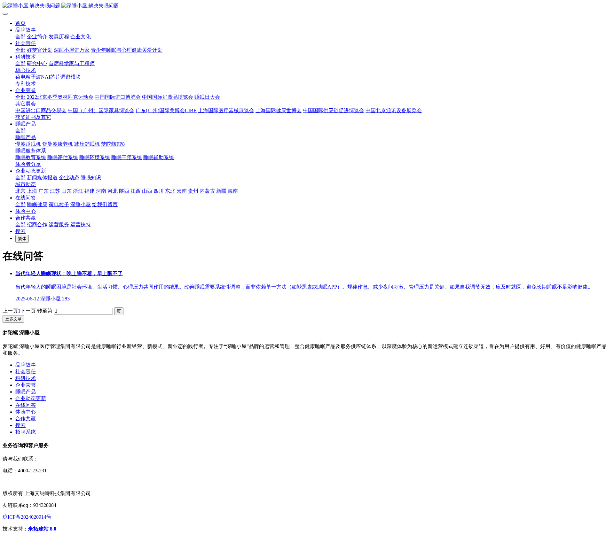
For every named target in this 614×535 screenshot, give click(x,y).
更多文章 (13, 318)
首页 (20, 23)
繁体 (22, 238)
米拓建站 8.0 (42, 528)
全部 (20, 36)
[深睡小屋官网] (307, 6)
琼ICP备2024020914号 (27, 517)
